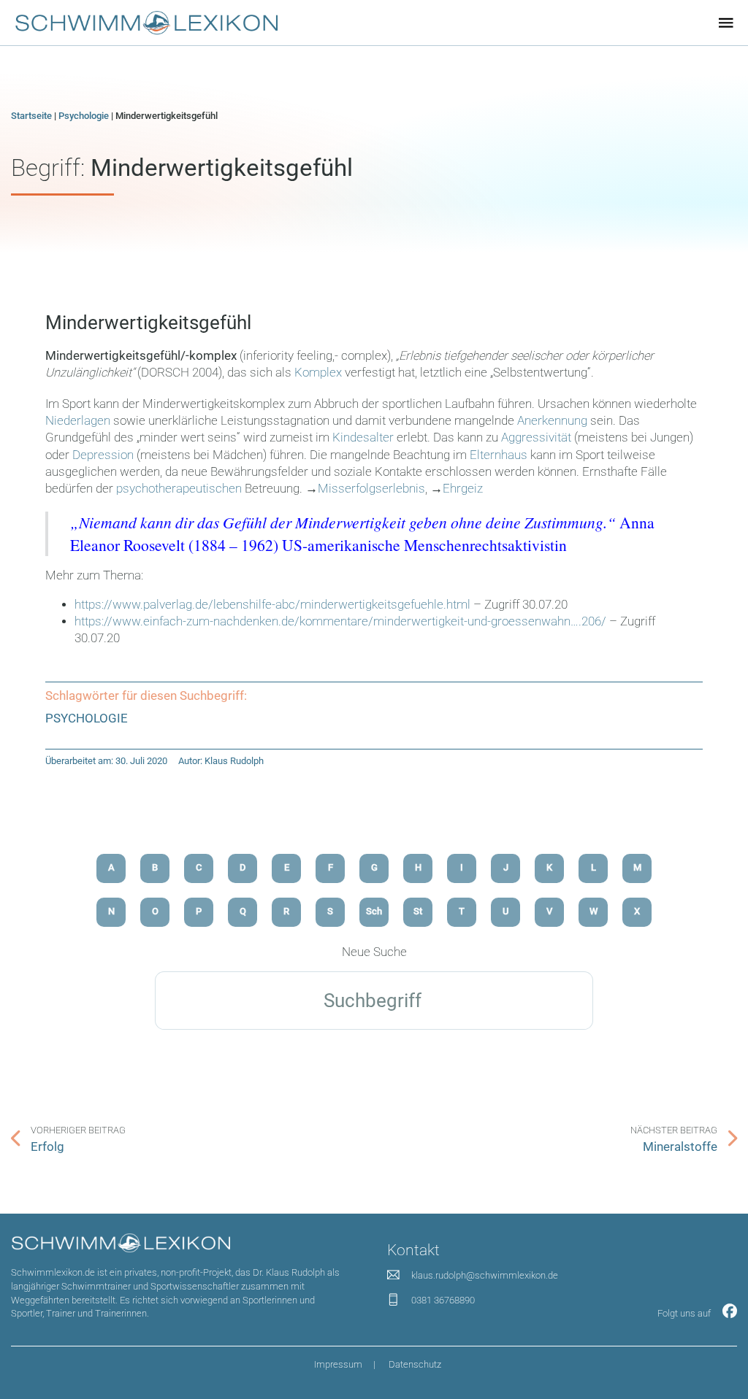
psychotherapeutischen (179, 489)
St (417, 911)
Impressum (338, 1364)
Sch (374, 911)
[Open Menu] (726, 22)
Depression (103, 455)
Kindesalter (364, 437)
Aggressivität (536, 437)
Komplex (318, 372)
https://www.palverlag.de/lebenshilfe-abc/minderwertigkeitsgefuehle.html (272, 605)
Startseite (31, 115)
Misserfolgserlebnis (371, 489)
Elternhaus (498, 455)
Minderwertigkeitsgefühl (148, 323)
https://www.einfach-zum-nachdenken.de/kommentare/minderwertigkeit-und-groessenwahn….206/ (340, 621)
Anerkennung (552, 421)
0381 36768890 (443, 1300)
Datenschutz (415, 1364)
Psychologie (83, 115)
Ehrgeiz (463, 489)
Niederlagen (77, 421)
